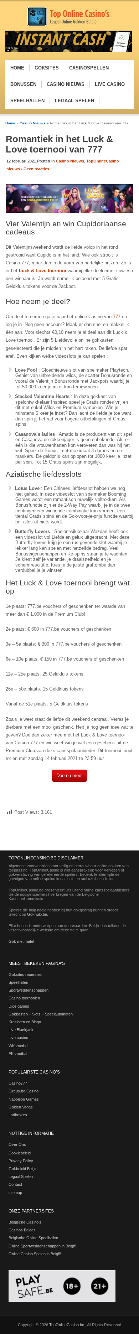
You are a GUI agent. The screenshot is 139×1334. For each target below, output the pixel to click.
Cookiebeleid (20, 1153)
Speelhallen (18, 982)
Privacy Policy (21, 1161)
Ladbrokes (18, 1115)
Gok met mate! (21, 941)
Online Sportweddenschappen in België (42, 1246)
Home (10, 123)
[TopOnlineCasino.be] (68, 25)
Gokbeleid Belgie (23, 1169)
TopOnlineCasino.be (67, 1325)
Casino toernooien (24, 998)
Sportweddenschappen (28, 990)
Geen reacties (36, 169)
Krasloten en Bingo (25, 1022)
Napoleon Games (24, 1099)
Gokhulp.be (37, 914)
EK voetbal (18, 1053)
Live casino (18, 1037)
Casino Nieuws (33, 123)
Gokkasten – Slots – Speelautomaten (41, 1014)
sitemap (15, 1192)
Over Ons (17, 1144)
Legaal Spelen (21, 1176)
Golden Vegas (21, 1107)
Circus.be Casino (23, 1091)
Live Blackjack (21, 1030)
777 (116, 316)
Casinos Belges (22, 1230)
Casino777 (18, 1083)
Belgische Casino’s (25, 1222)
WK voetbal (18, 1046)
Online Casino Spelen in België (35, 1254)
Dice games (19, 1006)
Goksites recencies (25, 974)
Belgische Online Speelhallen (33, 1238)
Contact (15, 1184)
